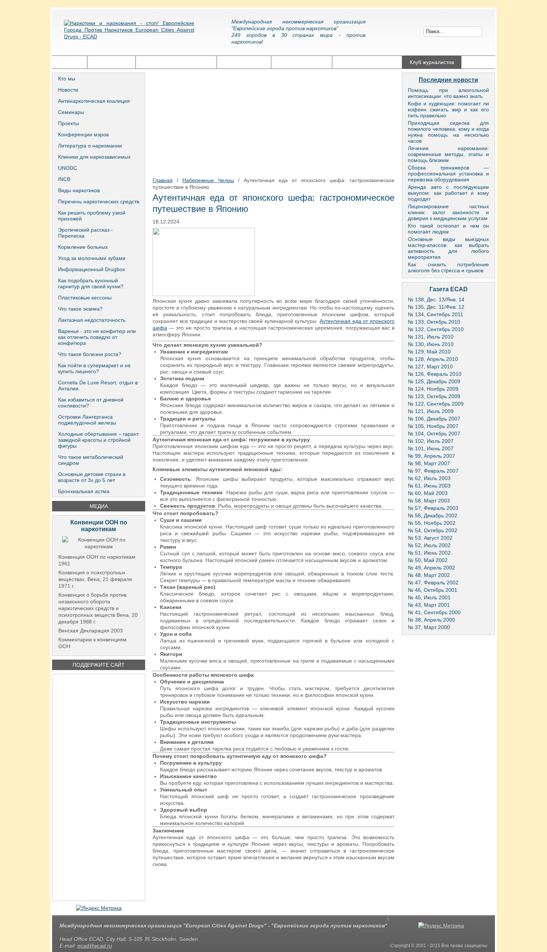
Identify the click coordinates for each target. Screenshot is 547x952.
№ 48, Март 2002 (429, 575)
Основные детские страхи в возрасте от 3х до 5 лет (91, 477)
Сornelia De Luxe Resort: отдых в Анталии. (98, 385)
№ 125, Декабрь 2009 (434, 381)
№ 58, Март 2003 (429, 501)
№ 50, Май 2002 (428, 560)
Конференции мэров (83, 134)
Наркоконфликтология (367, 62)
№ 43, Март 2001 (429, 605)
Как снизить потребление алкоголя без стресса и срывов (448, 267)
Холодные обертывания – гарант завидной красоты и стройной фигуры (98, 440)
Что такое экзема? (80, 309)
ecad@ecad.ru (94, 946)
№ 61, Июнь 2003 (429, 486)
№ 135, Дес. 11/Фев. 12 (436, 307)
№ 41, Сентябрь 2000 (434, 612)
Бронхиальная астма (83, 491)
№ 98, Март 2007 (429, 463)
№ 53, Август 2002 (430, 538)
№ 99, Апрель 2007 (431, 456)
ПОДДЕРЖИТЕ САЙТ (99, 665)
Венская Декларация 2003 (90, 631)
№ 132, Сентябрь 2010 (436, 329)
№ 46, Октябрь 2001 (432, 590)
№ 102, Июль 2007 (431, 441)
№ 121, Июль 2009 (431, 411)
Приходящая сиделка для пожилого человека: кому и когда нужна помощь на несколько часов (448, 132)
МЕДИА (99, 506)
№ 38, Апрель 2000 (431, 620)
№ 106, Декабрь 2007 (434, 419)
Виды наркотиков (79, 190)
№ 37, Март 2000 (429, 627)
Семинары (71, 112)
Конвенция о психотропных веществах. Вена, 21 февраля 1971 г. (95, 579)
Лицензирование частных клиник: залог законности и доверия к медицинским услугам (448, 212)
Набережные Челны (208, 180)
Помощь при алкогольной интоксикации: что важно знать (448, 93)
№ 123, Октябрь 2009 (434, 396)
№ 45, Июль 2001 (429, 597)
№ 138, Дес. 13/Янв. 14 (436, 299)
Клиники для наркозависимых (94, 157)
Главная (70, 62)
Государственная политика (176, 62)
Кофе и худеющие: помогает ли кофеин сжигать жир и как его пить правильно (448, 109)
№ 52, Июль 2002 (429, 545)
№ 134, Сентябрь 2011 (435, 314)
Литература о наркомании (90, 146)
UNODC (67, 168)
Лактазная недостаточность (91, 320)
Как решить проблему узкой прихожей (91, 216)
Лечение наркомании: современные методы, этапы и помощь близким (448, 154)
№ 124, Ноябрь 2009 (433, 389)
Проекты (68, 123)
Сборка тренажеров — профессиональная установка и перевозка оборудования (448, 174)
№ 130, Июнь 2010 (431, 344)
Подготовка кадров (301, 62)
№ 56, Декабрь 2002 (432, 515)
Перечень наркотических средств (98, 201)
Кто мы (66, 79)
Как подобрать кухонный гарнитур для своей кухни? (91, 283)
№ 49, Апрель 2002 (431, 568)
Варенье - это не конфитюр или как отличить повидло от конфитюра (97, 337)
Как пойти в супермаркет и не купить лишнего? (94, 368)
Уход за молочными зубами (91, 258)
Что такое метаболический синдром (90, 460)
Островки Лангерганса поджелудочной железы (87, 420)
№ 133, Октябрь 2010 (434, 322)
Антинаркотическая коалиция (94, 101)
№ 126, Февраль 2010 (434, 374)
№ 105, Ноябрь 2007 (433, 426)
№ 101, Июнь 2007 (431, 448)
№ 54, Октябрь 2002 (432, 530)
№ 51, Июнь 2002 (429, 553)
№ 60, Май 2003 (428, 493)
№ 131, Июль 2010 (431, 337)
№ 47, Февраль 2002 (433, 583)
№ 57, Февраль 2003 (433, 508)
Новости (68, 90)
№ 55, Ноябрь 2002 (431, 523)
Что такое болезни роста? (89, 354)
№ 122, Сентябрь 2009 (436, 404)
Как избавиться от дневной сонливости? (91, 403)
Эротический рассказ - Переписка (85, 233)
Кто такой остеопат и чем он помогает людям (448, 229)
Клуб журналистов (432, 62)
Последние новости (448, 80)
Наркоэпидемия (243, 62)
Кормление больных (83, 247)
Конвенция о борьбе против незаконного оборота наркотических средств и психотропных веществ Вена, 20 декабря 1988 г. (98, 608)
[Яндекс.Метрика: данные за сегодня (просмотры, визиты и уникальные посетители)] (99, 908)
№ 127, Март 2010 (430, 366)
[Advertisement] (98, 787)
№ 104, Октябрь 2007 (434, 434)
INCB (64, 179)
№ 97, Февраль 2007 (433, 471)
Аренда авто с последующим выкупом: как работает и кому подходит (448, 193)
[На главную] (129, 35)
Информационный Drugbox (91, 269)
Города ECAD (111, 62)
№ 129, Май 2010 (429, 352)
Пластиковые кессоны (85, 298)
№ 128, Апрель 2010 (433, 359)
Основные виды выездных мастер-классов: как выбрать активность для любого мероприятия (448, 248)
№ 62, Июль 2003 (429, 478)
